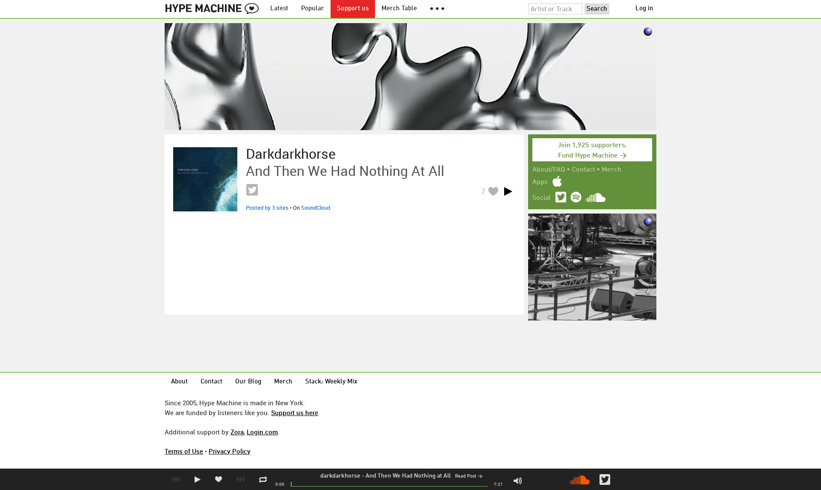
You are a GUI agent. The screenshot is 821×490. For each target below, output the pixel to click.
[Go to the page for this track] (205, 179)
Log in (644, 9)
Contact (583, 169)
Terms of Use (184, 451)
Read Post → (468, 476)
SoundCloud (315, 207)
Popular (312, 9)
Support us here (294, 412)
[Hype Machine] (214, 9)
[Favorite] (493, 191)
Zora (237, 432)
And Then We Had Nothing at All (408, 476)
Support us (353, 9)
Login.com (262, 432)
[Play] (508, 191)
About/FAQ (548, 169)
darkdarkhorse (340, 476)
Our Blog (248, 382)
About (179, 382)
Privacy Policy (230, 451)
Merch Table (399, 9)
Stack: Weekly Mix (331, 382)
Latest (279, 9)
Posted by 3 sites (267, 207)
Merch (611, 169)
